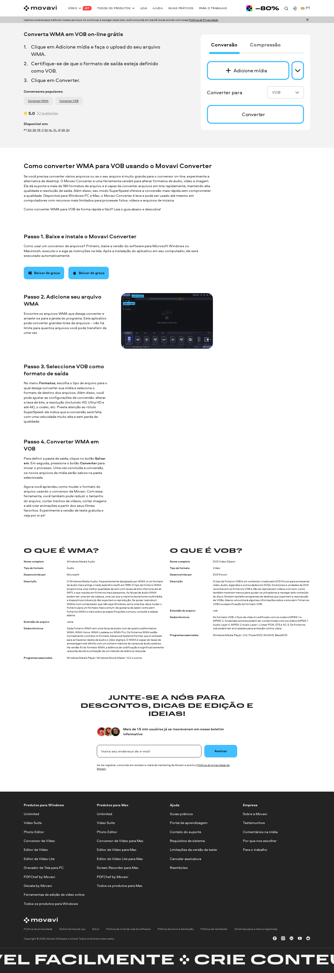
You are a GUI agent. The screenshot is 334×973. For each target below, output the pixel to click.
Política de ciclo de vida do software (128, 929)
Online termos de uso (72, 929)
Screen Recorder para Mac (118, 867)
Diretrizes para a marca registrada (256, 929)
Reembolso (179, 867)
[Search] (286, 8)
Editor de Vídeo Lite (39, 858)
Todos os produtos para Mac (119, 885)
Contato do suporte (185, 831)
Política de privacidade (38, 929)
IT (42, 130)
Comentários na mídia (260, 831)
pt (308, 8)
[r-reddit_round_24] (308, 938)
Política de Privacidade (203, 20)
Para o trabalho (255, 849)
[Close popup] (308, 20)
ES (46, 130)
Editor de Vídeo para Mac (116, 849)
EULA (95, 929)
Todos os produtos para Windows (51, 903)
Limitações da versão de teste (193, 849)
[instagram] (283, 938)
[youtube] (300, 938)
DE (34, 130)
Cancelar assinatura (185, 858)
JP (59, 130)
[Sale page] (262, 8)
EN (30, 130)
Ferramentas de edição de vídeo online (54, 894)
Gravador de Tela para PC (44, 867)
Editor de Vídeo (36, 849)
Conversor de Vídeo (39, 841)
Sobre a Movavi (255, 814)
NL (50, 130)
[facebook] (275, 938)
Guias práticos (181, 814)
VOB (276, 92)
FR (38, 130)
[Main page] (40, 8)
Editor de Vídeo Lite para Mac (120, 858)
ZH (67, 130)
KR (63, 130)
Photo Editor (34, 831)
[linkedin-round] (291, 938)
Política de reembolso (214, 929)
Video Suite (33, 823)
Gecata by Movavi (38, 885)
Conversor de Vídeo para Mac (120, 841)
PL (55, 130)
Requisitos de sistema (187, 841)
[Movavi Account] (295, 8)
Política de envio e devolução (176, 929)
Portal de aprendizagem (188, 823)
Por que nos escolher (260, 841)
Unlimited (31, 814)
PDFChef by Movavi (39, 876)
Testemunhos (254, 823)
